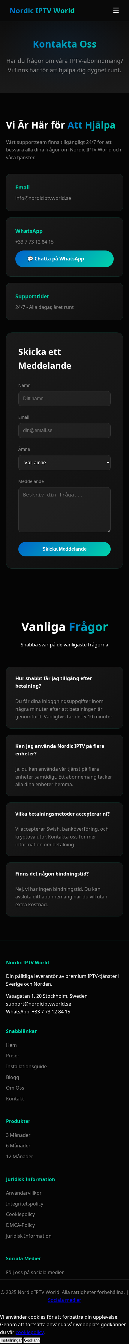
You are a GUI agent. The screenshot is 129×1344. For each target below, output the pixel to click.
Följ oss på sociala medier (35, 1272)
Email (23, 417)
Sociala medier (64, 1300)
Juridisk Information (29, 1236)
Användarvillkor (24, 1193)
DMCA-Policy (20, 1225)
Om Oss (15, 1087)
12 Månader (19, 1156)
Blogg (12, 1077)
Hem (11, 1045)
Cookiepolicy (20, 1214)
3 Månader (18, 1135)
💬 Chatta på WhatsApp (55, 258)
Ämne (24, 449)
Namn (24, 385)
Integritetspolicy (24, 1203)
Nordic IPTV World (42, 10)
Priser (13, 1055)
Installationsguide (26, 1066)
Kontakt (15, 1098)
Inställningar (11, 1340)
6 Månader (18, 1145)
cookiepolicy (30, 1332)
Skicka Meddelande (64, 549)
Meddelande (31, 481)
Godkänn (32, 1340)
